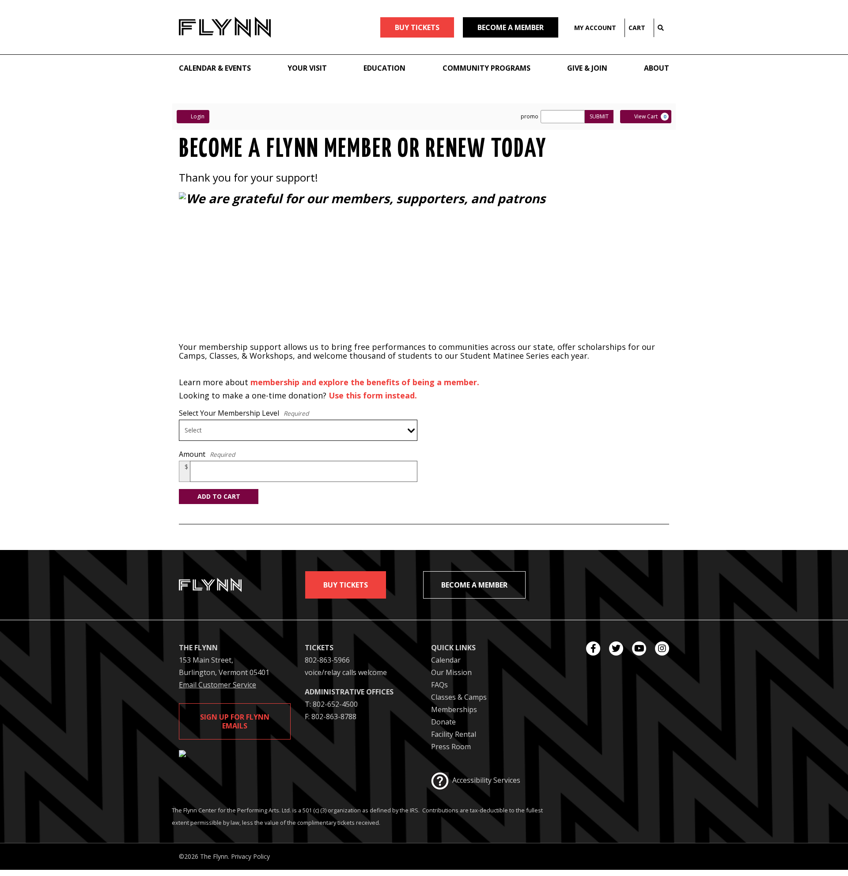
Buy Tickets (345, 585)
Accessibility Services (486, 780)
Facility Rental (453, 734)
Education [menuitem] (384, 68)
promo (529, 116)
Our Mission (451, 672)
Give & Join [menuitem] (587, 68)
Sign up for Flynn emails (234, 721)
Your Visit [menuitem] (307, 68)
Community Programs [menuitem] (486, 68)
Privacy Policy (250, 856)
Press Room (451, 746)
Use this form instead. (373, 395)
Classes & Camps (459, 697)
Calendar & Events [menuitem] (215, 68)
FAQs (439, 685)
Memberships (454, 709)
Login (197, 116)
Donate (443, 722)
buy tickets (417, 27)
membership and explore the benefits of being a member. (364, 382)
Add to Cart (218, 496)
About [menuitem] (656, 68)
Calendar (446, 660)
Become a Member (510, 27)
